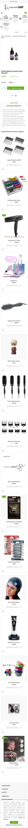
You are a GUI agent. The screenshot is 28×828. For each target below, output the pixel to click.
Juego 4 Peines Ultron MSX (14, 160)
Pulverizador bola (14, 723)
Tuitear (16, 95)
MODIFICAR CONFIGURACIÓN (14, 825)
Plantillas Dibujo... (14, 763)
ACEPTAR (14, 822)
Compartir (12, 95)
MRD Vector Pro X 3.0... (14, 642)
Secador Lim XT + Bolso (14, 240)
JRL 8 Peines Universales (14, 441)
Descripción (14, 103)
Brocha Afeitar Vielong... (14, 361)
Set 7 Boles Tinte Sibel (14, 682)
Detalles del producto (14, 106)
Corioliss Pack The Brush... (14, 401)
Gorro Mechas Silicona (14, 602)
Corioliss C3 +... (14, 280)
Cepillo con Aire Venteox (14, 321)
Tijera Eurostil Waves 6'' (14, 481)
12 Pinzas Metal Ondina (14, 562)
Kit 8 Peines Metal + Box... (14, 200)
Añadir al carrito (17, 88)
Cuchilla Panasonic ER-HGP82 (14, 522)
